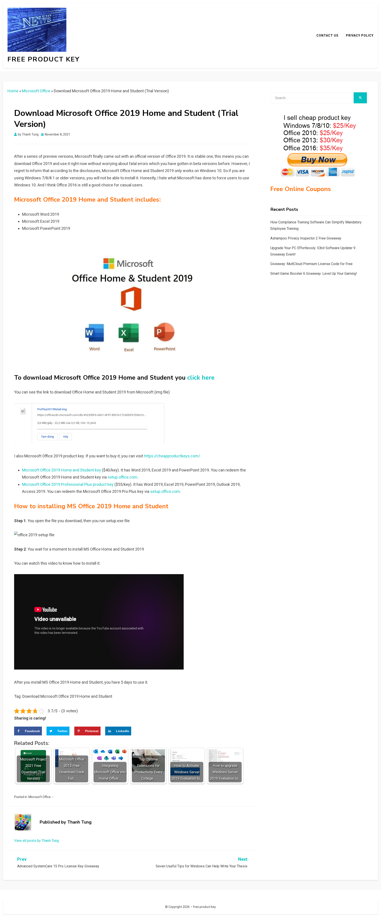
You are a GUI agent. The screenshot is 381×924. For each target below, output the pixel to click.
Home (12, 91)
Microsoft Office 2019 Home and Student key (61, 470)
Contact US (327, 35)
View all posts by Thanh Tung (36, 841)
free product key (43, 59)
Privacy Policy (360, 35)
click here (201, 377)
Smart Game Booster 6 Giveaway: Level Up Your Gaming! (313, 273)
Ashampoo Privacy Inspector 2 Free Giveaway (305, 238)
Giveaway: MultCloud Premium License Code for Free (311, 264)
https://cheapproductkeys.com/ (172, 456)
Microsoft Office (36, 91)
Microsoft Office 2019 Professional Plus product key (68, 484)
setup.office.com (122, 477)
